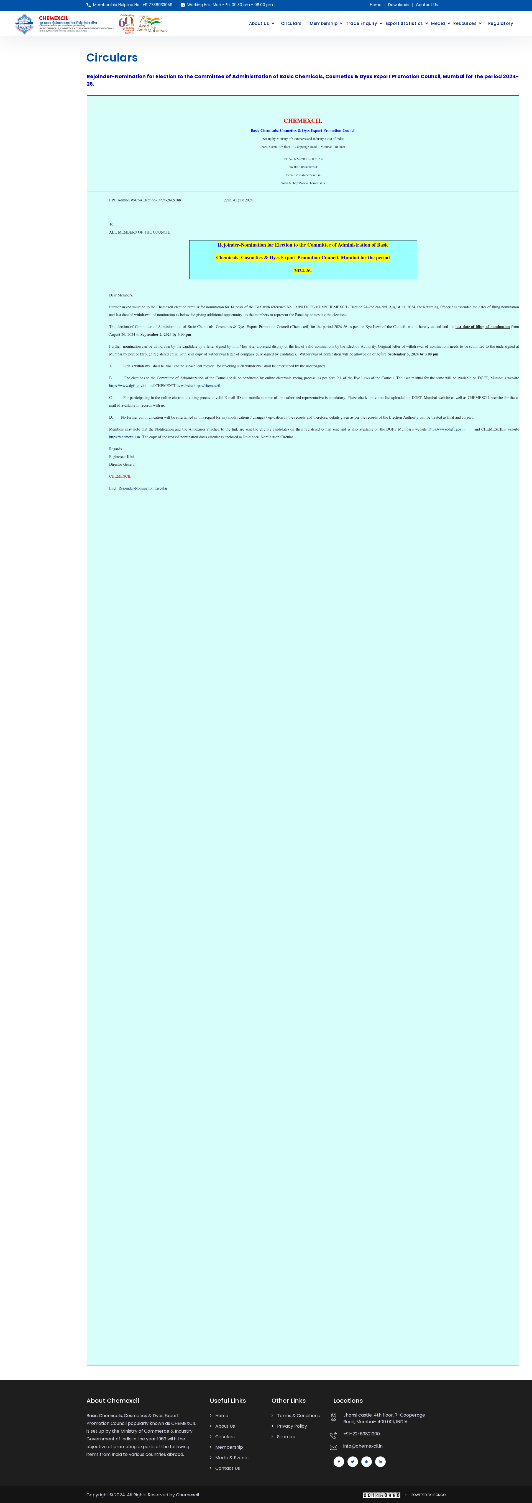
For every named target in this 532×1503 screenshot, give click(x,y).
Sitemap (286, 1436)
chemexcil (309, 167)
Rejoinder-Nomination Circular (143, 488)
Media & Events (232, 1458)
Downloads (398, 4)
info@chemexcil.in (308, 175)
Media (438, 23)
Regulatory (500, 23)
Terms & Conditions (298, 1415)
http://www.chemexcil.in (309, 183)
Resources (465, 23)
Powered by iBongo (428, 1494)
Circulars (291, 23)
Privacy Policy (292, 1426)
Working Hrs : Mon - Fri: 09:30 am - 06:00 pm (230, 4)
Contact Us (427, 4)
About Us (259, 23)
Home (376, 4)
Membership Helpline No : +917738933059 (132, 4)
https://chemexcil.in (209, 385)
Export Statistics (404, 23)
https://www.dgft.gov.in (127, 385)
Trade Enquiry (361, 23)
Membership (323, 23)
